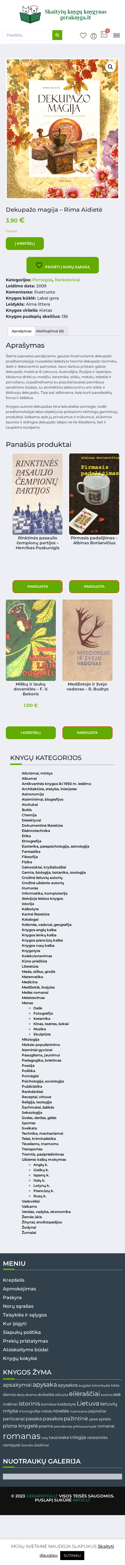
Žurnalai (29, 1232)
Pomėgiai (42, 279)
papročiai (97, 1411)
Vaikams (29, 1206)
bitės (115, 1385)
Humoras (30, 888)
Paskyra (12, 1297)
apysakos (68, 1385)
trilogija (78, 1437)
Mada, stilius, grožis (38, 971)
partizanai (14, 1418)
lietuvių (108, 1404)
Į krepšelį (25, 243)
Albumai (29, 778)
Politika (28, 1071)
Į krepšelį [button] (31, 732)
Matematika (32, 977)
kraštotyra (67, 1404)
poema (46, 1426)
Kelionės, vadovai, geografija (47, 924)
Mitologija (30, 1039)
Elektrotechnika (36, 830)
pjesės (105, 1419)
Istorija (28, 904)
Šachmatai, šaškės (38, 1107)
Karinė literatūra (35, 914)
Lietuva (88, 1403)
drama (31, 1394)
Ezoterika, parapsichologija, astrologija (55, 846)
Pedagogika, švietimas (41, 1060)
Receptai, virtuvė (36, 1097)
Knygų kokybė (20, 1358)
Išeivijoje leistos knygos (42, 898)
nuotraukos (79, 1411)
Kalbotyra (30, 909)
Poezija (28, 1065)
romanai (106, 1426)
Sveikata (29, 1128)
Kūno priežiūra (34, 961)
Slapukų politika (22, 1332)
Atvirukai (30, 804)
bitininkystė (101, 1386)
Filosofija (30, 857)
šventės (27, 1445)
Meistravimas (33, 997)
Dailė (37, 1008)
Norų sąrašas (18, 1306)
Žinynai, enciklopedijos (42, 1222)
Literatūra (30, 966)
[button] (116, 35)
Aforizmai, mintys (37, 773)
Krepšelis (13, 1280)
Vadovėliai (31, 1201)
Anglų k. (40, 1165)
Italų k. (39, 1180)
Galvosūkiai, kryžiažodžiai (44, 867)
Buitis (27, 810)
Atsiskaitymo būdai (25, 1349)
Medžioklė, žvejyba (38, 987)
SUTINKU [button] (72, 1555)
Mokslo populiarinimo (41, 1044)
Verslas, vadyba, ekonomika (46, 1211)
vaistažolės (97, 1437)
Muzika (39, 1029)
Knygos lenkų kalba (39, 935)
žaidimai (41, 1445)
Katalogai (30, 919)
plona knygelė (20, 1426)
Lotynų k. (41, 1185)
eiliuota (61, 1395)
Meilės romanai (35, 992)
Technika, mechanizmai (42, 1133)
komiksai (49, 1404)
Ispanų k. (41, 1175)
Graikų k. (41, 1170)
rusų (44, 1438)
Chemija (29, 815)
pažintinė (76, 1418)
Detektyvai (31, 820)
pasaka (34, 1418)
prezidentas (63, 1426)
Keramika (41, 1018)
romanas (21, 1436)
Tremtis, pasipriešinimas (43, 1154)
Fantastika (31, 851)
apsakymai (17, 1384)
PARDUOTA (37, 586)
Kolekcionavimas (37, 956)
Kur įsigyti (14, 1323)
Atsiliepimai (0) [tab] (50, 331)
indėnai (10, 1404)
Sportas (28, 1123)
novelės (61, 1411)
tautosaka (59, 1437)
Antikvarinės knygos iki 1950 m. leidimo (56, 783)
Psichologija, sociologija (43, 1081)
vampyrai (12, 1445)
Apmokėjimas (19, 1289)
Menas (27, 1003)
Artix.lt (81, 1500)
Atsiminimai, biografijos (42, 799)
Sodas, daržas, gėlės (39, 1118)
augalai (84, 1385)
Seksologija (32, 1112)
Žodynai (29, 1227)
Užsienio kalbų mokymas (44, 1159)
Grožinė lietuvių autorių (42, 877)
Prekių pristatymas (25, 1341)
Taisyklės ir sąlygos (25, 1315)
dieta (20, 1395)
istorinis (29, 1403)
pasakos (53, 1418)
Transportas (32, 1149)
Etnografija (31, 841)
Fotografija (43, 1013)
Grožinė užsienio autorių (43, 883)
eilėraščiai (84, 1394)
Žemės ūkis (32, 1217)
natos (46, 1411)
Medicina (30, 982)
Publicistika (32, 1086)
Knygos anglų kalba (39, 930)
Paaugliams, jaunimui (41, 1055)
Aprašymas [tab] (21, 331)
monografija (29, 1411)
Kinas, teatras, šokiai (51, 1024)
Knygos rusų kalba (38, 945)
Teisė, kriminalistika (39, 1138)
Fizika (27, 862)
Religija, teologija (37, 1102)
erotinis (106, 1395)
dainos (9, 1394)
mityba (10, 1411)
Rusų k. (40, 1196)
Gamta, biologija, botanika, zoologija (54, 872)
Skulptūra (42, 1034)
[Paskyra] (93, 36)
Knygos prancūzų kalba (42, 940)
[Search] (57, 35)
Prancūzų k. (43, 1191)
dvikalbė (46, 1394)
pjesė (93, 1419)
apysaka (45, 1384)
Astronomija (33, 794)
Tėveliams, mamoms (40, 1144)
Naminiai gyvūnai (37, 1050)
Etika (26, 836)
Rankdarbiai (67, 279)
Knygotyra (31, 951)
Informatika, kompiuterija (44, 893)
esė (117, 1394)
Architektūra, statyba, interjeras (49, 789)
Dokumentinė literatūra (42, 825)
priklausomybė (85, 1426)
